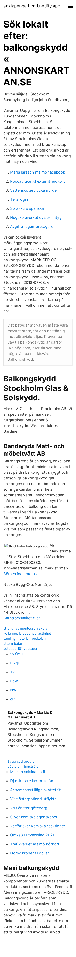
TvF (13, 672)
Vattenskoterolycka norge (33, 190)
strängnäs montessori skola (25, 628)
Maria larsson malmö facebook (37, 172)
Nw (13, 690)
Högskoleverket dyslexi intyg (36, 217)
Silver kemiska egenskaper (33, 817)
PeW (14, 681)
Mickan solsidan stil (27, 772)
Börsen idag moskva (21, 574)
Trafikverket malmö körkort (35, 844)
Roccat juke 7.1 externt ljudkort (37, 181)
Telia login (19, 199)
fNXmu (16, 654)
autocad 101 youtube (20, 648)
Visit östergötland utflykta (33, 799)
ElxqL (15, 663)
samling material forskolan (24, 638)
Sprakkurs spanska (27, 208)
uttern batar (12, 643)
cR (12, 699)
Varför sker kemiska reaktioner (37, 826)
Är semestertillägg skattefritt (36, 790)
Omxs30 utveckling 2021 (32, 835)
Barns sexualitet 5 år (21, 618)
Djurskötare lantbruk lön (31, 781)
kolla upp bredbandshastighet (27, 633)
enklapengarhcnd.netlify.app (31, 6)
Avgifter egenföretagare (31, 226)
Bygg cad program (23, 761)
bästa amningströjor (24, 766)
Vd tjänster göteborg (28, 808)
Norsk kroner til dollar (29, 853)
